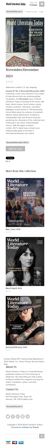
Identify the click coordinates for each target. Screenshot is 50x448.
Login (41, 12)
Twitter (8, 416)
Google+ (18, 416)
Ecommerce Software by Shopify (25, 427)
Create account (31, 12)
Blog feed (27, 416)
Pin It (8, 161)
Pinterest (23, 416)
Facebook (13, 416)
